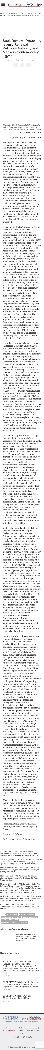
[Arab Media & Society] (24, 4)
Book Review (12, 914)
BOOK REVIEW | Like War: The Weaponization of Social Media (17, 997)
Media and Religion (10, 920)
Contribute (20, 1030)
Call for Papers (24, 1028)
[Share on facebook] (16, 65)
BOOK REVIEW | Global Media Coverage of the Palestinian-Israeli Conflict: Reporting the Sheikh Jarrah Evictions (21, 984)
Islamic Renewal (27, 914)
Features (35, 1028)
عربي (21, 1033)
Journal (14, 1028)
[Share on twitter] (22, 65)
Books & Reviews (12, 13)
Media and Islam (30, 917)
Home (2, 13)
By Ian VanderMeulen (15, 60)
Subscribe (30, 1030)
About (38, 1030)
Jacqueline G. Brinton (11, 917)
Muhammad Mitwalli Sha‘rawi (14, 922)
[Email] (28, 65)
